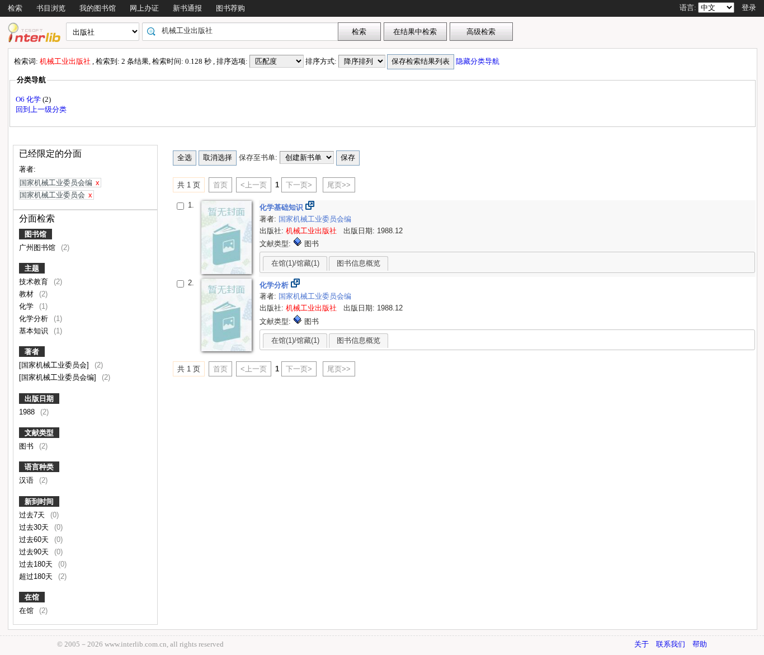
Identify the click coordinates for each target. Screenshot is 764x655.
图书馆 (35, 234)
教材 (27, 294)
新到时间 (39, 501)
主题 (32, 268)
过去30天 (35, 527)
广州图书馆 (38, 247)
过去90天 (35, 552)
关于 (641, 644)
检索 (15, 8)
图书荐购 (230, 8)
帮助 (699, 644)
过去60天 (35, 539)
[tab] (295, 263)
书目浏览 (50, 8)
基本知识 (34, 331)
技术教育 (34, 281)
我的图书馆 (97, 8)
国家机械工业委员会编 (315, 219)
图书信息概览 (358, 263)
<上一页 (253, 185)
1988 (28, 412)
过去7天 (33, 515)
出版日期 (39, 398)
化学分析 (34, 318)
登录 (749, 7)
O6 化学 (29, 99)
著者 (32, 351)
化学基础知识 (282, 207)
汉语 (27, 480)
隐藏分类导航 (478, 61)
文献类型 (39, 432)
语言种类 (39, 467)
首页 (220, 185)
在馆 (32, 597)
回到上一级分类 (41, 109)
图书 (27, 446)
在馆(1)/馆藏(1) (295, 263)
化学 (27, 306)
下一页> (299, 185)
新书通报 (187, 8)
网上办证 (144, 8)
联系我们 (670, 644)
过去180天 (37, 564)
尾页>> (339, 185)
